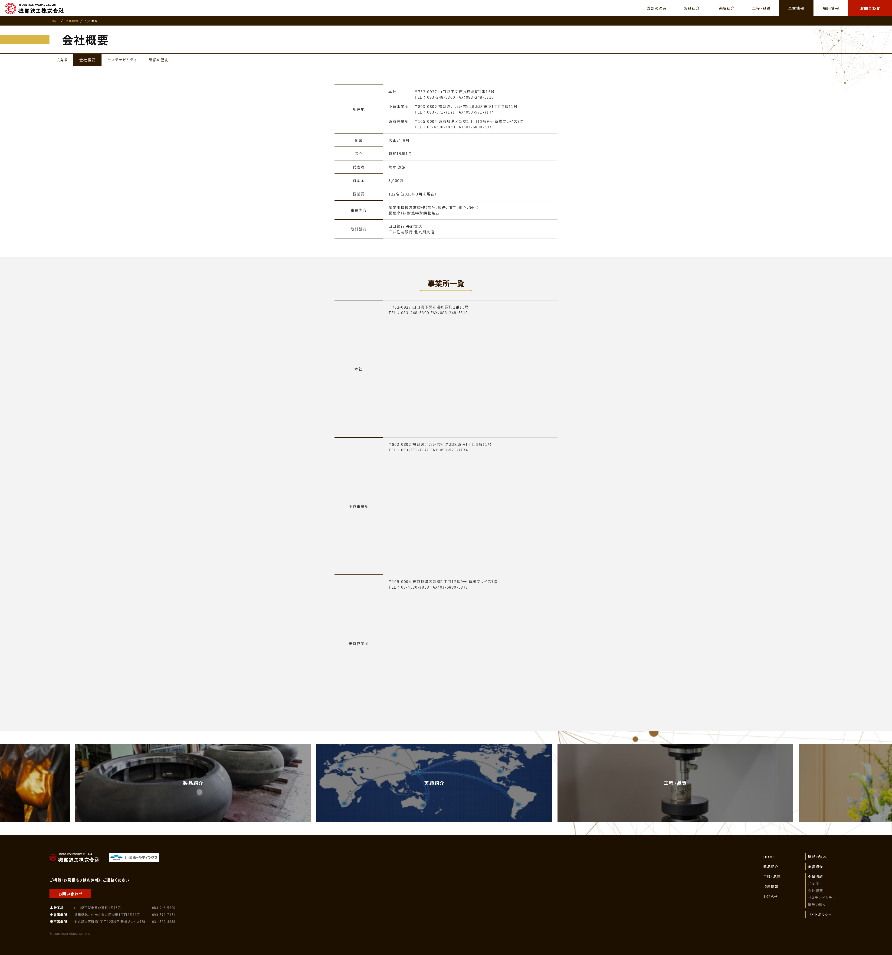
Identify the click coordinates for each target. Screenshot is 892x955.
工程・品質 (772, 876)
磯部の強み (817, 856)
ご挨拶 (813, 883)
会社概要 (815, 890)
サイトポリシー (820, 914)
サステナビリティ (822, 897)
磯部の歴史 (817, 904)
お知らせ (770, 896)
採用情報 (771, 886)
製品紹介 (771, 866)
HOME (54, 21)
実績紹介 (815, 866)
